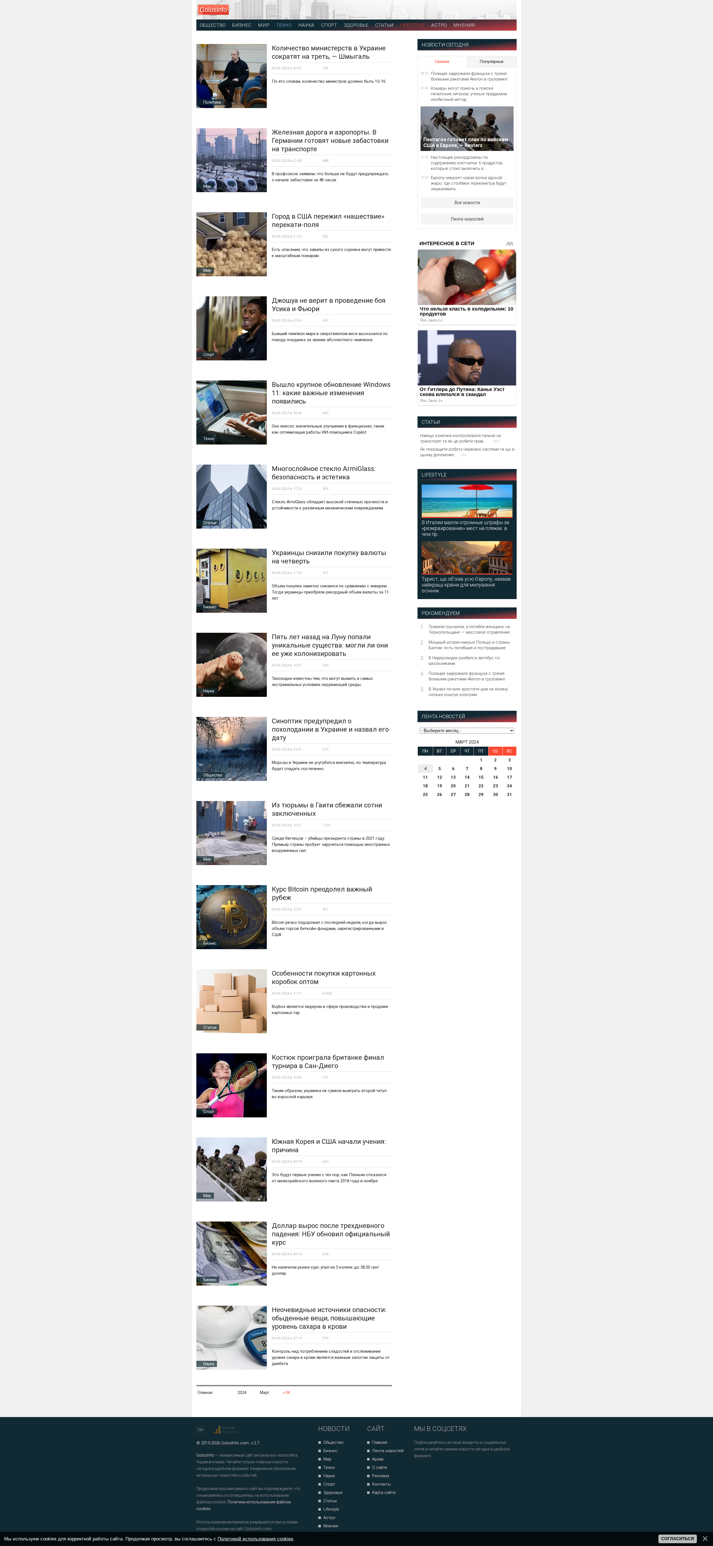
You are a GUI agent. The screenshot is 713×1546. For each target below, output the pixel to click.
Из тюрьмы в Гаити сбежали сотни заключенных (327, 809)
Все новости (467, 202)
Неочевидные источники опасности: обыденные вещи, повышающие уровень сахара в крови (329, 1318)
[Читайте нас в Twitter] (438, 1471)
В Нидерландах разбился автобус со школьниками (464, 660)
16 (495, 777)
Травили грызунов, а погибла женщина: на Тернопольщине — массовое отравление (469, 629)
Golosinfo (213, 9)
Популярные (492, 61)
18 (425, 785)
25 (425, 794)
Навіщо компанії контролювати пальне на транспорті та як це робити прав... (460, 438)
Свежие (442, 61)
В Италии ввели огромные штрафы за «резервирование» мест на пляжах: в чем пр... (465, 528)
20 (453, 785)
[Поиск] (487, 10)
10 (509, 768)
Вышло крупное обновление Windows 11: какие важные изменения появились (331, 393)
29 (481, 794)
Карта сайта (383, 1492)
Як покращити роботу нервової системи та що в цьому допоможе (467, 452)
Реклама (380, 1476)
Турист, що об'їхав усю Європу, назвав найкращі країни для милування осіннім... (466, 585)
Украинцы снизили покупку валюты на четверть (329, 557)
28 (467, 794)
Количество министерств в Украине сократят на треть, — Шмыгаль (329, 52)
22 (481, 785)
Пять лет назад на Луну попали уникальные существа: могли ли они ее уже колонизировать (330, 645)
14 (467, 777)
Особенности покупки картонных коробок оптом (324, 977)
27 (453, 794)
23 (495, 785)
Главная (379, 1442)
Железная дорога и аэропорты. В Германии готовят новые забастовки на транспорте (330, 140)
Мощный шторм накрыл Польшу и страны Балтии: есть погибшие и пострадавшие (469, 645)
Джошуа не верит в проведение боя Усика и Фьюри (328, 305)
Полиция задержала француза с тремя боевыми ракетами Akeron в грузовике (469, 76)
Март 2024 (467, 742)
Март (264, 1392)
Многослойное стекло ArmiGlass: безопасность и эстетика (324, 473)
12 (439, 777)
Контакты (381, 1484)
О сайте (379, 1467)
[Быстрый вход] (507, 10)
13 (453, 777)
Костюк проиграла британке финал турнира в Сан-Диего (328, 1062)
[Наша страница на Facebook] (420, 1471)
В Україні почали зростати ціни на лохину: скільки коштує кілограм (469, 692)
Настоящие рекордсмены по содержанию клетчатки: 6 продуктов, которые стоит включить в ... (467, 163)
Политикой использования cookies (255, 1538)
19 (439, 785)
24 (509, 785)
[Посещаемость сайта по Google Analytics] (226, 1430)
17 (509, 777)
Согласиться (677, 1539)
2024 (242, 1392)
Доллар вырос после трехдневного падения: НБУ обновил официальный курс (331, 1234)
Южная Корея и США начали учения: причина (329, 1146)
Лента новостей (467, 219)
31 (509, 794)
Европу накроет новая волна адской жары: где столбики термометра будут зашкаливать (468, 183)
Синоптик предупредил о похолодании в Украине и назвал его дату (330, 729)
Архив (378, 1459)
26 (439, 794)
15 (481, 777)
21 (467, 785)
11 (425, 777)
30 (495, 794)
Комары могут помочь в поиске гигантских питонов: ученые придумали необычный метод (469, 94)
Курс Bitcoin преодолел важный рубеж (322, 893)
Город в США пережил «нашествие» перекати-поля (328, 221)
